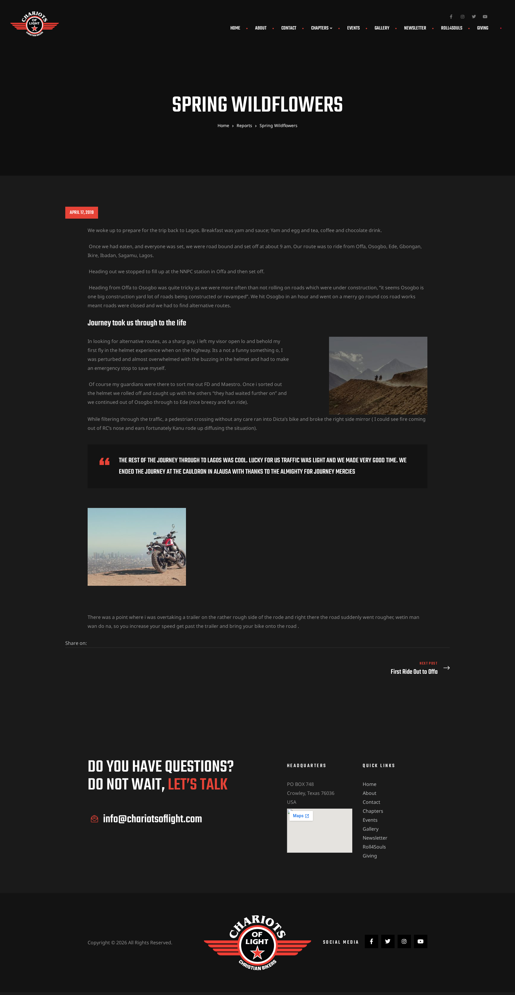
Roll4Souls (451, 28)
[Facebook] (451, 17)
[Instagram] (462, 17)
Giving (482, 28)
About (260, 28)
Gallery (382, 28)
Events (353, 28)
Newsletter (415, 28)
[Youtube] (485, 17)
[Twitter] (474, 17)
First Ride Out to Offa (355, 668)
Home (235, 28)
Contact (288, 28)
